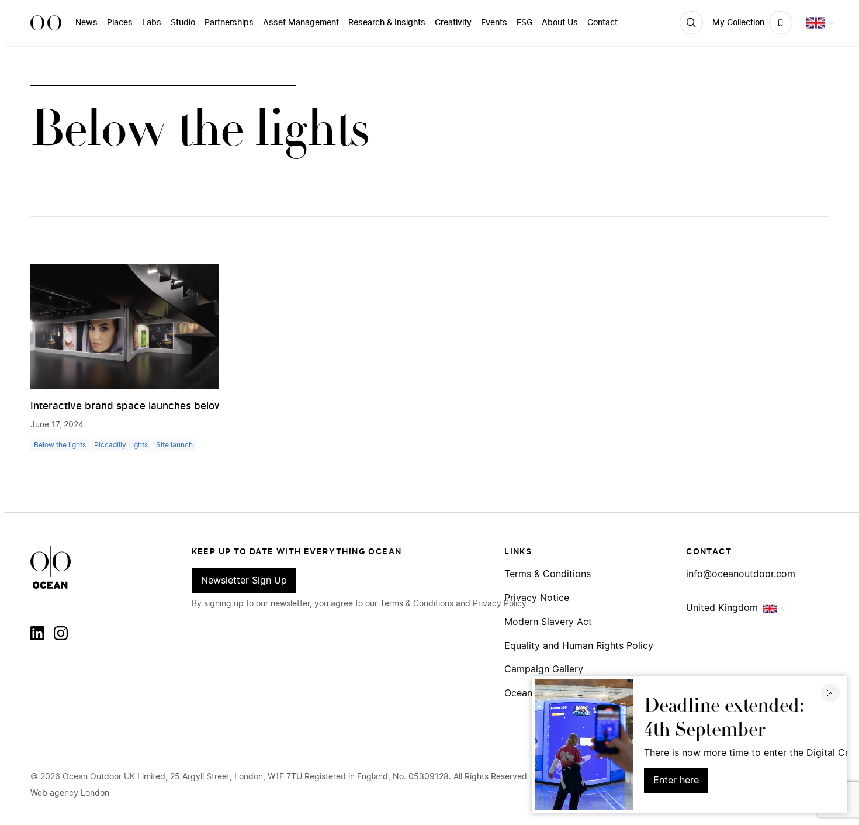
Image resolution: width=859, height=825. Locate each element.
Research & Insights (386, 23)
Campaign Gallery (543, 669)
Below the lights (60, 444)
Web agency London (69, 793)
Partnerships (229, 23)
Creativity (453, 23)
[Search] (691, 22)
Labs (151, 23)
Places (120, 23)
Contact (602, 23)
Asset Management (301, 23)
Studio (183, 23)
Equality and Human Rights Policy (578, 646)
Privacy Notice (536, 598)
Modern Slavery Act (548, 622)
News (86, 23)
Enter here (676, 780)
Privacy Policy (500, 604)
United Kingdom (722, 608)
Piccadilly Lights (121, 444)
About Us (560, 23)
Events (494, 23)
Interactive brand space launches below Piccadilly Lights (166, 406)
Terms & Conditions (547, 574)
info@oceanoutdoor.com (740, 574)
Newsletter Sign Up (244, 580)
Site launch (174, 444)
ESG (524, 23)
